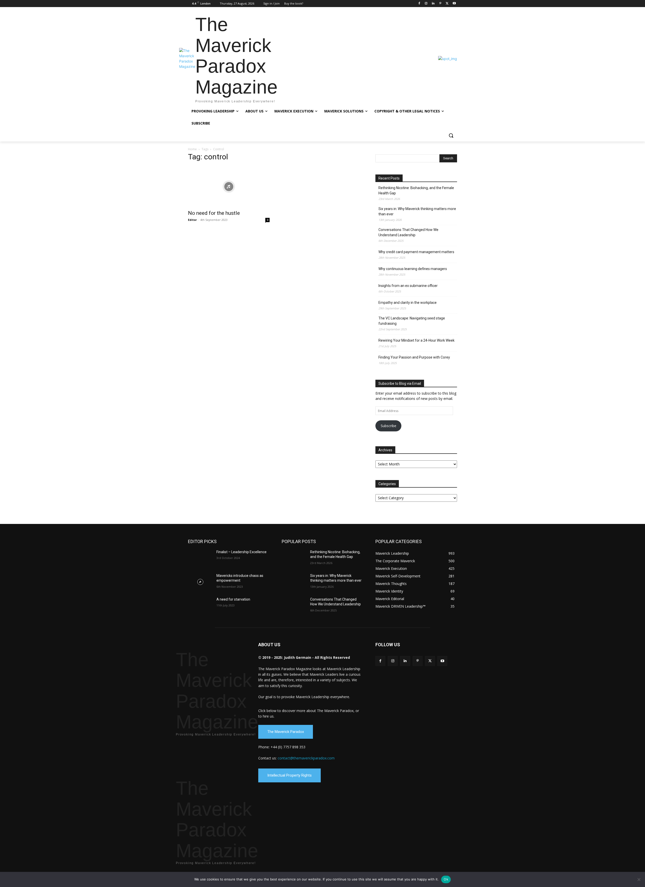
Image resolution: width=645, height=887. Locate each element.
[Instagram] (426, 4)
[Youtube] (454, 4)
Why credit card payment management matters (416, 252)
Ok (446, 879)
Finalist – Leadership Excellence (241, 552)
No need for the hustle (214, 213)
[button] (451, 135)
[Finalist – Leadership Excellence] (200, 558)
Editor (192, 220)
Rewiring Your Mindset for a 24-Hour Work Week (416, 340)
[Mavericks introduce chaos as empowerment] (200, 581)
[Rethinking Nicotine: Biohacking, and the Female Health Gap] (294, 558)
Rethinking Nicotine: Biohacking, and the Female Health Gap (416, 190)
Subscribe (388, 425)
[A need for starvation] (200, 605)
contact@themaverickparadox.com (306, 758)
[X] (447, 4)
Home (192, 149)
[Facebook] (419, 4)
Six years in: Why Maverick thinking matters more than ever (417, 211)
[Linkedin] (433, 4)
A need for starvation (233, 599)
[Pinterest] (440, 4)
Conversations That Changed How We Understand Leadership (408, 232)
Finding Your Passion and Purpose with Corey (414, 357)
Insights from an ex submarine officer (408, 286)
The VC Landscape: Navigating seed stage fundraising (411, 321)
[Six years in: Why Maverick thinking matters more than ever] (294, 581)
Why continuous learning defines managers (412, 269)
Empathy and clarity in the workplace (407, 303)
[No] (638, 879)
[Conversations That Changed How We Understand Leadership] (294, 605)
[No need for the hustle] (229, 186)
